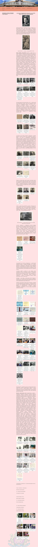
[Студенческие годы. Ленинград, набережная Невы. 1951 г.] (26, 163)
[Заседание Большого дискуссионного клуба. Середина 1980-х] (32, 439)
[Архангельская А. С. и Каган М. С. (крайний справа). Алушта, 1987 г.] (32, 238)
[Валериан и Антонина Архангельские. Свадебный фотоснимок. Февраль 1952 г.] (20, 197)
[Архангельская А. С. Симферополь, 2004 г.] (32, 515)
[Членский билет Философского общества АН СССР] (26, 319)
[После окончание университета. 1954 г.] (20, 190)
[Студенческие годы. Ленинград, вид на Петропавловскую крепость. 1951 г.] (20, 153)
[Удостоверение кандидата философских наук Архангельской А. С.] (26, 238)
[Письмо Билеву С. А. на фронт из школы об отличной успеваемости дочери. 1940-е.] (20, 116)
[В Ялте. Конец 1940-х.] (32, 126)
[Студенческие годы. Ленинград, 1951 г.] (20, 163)
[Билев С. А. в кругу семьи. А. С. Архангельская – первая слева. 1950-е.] (32, 80)
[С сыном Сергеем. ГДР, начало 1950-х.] (26, 197)
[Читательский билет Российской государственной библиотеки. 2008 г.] (26, 309)
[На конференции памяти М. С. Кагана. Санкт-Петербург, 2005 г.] (32, 328)
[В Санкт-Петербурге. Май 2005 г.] (20, 526)
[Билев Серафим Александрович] (20, 80)
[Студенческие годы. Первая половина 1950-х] (20, 173)
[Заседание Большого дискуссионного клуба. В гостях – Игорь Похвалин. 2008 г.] (32, 446)
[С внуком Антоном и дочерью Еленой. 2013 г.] (32, 526)
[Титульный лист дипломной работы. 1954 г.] (26, 173)
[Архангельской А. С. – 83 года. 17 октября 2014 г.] (26, 534)
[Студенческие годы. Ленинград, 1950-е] (26, 153)
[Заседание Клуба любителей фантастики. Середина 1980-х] (20, 439)
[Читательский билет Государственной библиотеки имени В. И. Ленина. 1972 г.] (32, 309)
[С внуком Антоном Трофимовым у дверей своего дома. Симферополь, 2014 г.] (20, 534)
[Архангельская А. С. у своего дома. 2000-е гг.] (26, 515)
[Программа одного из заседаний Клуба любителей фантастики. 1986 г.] (32, 465)
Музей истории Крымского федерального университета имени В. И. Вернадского (19, 3)
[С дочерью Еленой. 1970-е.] (26, 526)
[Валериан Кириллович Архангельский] (26, 190)
